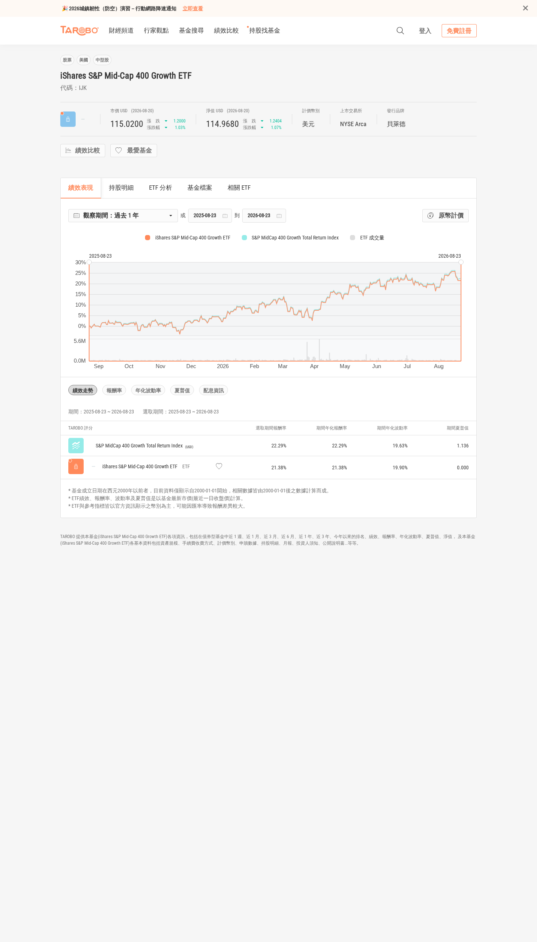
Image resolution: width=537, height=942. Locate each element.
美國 (83, 60)
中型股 (102, 60)
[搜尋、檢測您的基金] (400, 31)
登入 (425, 30)
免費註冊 (459, 30)
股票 (67, 60)
